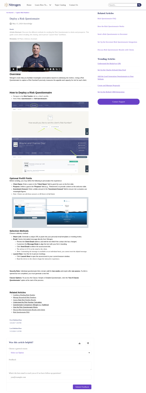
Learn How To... (41, 5)
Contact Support (118, 102)
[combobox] (122, 5)
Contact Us (73, 5)
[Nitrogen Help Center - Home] (13, 5)
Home (29, 5)
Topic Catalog (60, 5)
